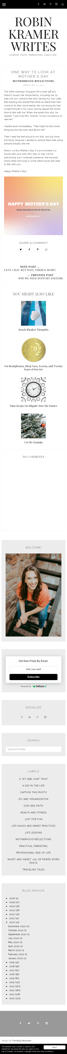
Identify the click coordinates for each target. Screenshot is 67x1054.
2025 (12, 902)
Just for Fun (34, 819)
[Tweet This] (20, 249)
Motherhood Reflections (33, 81)
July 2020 (13, 938)
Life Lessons (33, 832)
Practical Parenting (33, 846)
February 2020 (16, 954)
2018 (12, 966)
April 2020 (14, 946)
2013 (11, 986)
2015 (11, 978)
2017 (11, 970)
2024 (12, 906)
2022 (12, 914)
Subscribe (33, 677)
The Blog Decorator (21, 1040)
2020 (12, 922)
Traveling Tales (33, 869)
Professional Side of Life (33, 853)
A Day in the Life (33, 785)
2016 (12, 974)
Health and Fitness (33, 812)
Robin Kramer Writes (33, 33)
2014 (11, 982)
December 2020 (17, 926)
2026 (12, 898)
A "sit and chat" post (33, 779)
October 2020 (16, 930)
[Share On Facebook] (29, 249)
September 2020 (17, 934)
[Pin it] (37, 249)
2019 (11, 962)
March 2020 (14, 950)
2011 (11, 994)
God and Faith (33, 806)
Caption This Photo (33, 792)
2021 (11, 918)
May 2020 (13, 942)
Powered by (26, 686)
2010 (12, 998)
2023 (12, 910)
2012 (11, 990)
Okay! (54, 1047)
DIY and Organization (33, 799)
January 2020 (15, 958)
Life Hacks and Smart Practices (33, 826)
